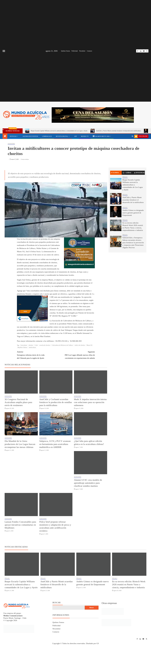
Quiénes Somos (65, 51)
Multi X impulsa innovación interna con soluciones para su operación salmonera (90, 402)
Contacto (89, 51)
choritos (31, 345)
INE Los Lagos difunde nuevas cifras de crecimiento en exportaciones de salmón (80, 355)
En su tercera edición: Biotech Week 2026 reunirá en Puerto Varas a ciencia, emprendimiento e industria (128, 584)
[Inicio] (5, 136)
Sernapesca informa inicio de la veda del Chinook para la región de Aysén (30, 355)
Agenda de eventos (30, 136)
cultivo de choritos (80, 345)
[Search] (132, 136)
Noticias (13, 136)
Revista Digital (62, 136)
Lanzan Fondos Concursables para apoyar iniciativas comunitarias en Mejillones (20, 525)
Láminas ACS (47, 136)
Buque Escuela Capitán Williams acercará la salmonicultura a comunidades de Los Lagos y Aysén (59, 131)
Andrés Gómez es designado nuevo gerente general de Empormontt (133, 212)
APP (75, 136)
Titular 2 (125, 194)
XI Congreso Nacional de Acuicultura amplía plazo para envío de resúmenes (18, 402)
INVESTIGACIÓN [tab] (140, 172)
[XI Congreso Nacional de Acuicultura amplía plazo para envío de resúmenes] (21, 382)
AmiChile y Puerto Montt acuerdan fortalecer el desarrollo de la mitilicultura (118, 131)
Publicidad (74, 51)
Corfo (36, 345)
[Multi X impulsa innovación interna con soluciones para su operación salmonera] (90, 382)
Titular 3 (125, 220)
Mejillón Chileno (22, 347)
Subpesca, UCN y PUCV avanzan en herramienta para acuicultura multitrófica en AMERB (55, 444)
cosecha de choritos (44, 345)
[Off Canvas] (4, 51)
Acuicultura (11, 143)
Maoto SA (89, 345)
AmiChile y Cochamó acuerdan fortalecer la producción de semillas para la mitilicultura (55, 402)
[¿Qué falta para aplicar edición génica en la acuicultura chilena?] (90, 423)
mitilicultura (32, 347)
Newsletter (82, 51)
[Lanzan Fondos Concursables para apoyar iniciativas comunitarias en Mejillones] (21, 504)
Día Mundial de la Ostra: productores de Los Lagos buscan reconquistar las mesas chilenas (20, 444)
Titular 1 (125, 177)
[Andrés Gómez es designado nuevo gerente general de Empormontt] (115, 211)
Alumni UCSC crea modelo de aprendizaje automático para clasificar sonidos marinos (88, 483)
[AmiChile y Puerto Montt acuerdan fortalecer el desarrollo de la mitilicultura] (115, 198)
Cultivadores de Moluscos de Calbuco (62, 345)
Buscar (56, 602)
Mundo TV (85, 136)
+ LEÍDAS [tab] (128, 172)
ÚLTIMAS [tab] (115, 172)
